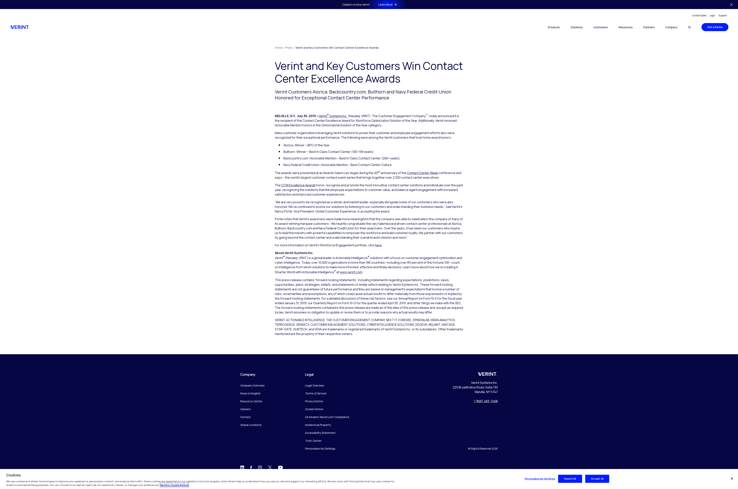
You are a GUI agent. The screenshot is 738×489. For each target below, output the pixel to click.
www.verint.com (351, 272)
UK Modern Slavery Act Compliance (327, 417)
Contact (245, 417)
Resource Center (251, 401)
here (378, 245)
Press (290, 47)
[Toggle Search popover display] (689, 27)
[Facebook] (251, 468)
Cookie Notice (314, 409)
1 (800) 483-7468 (486, 401)
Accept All (597, 478)
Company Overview (252, 385)
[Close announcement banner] (731, 4)
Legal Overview (314, 385)
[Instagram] (260, 468)
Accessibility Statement (320, 433)
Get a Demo (715, 27)
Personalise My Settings (320, 448)
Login (712, 15)
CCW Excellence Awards (298, 185)
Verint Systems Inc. (333, 116)
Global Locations (251, 425)
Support (722, 15)
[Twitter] (270, 468)
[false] (732, 478)
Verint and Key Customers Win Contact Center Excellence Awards (337, 47)
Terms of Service (316, 393)
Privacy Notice (314, 401)
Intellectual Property (318, 425)
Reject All (570, 478)
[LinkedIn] (242, 468)
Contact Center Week (422, 173)
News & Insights (250, 393)
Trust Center (313, 440)
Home (280, 47)
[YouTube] (280, 469)
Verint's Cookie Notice (174, 485)
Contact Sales (699, 15)
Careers (245, 409)
